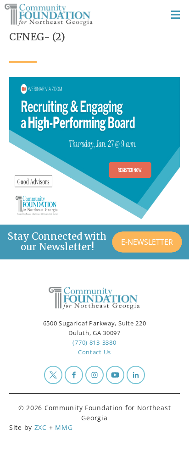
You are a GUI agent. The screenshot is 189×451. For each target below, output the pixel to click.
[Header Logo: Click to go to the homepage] (53, 15)
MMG (63, 427)
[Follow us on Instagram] (94, 375)
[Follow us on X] (53, 375)
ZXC (40, 427)
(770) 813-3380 (94, 342)
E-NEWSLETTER (147, 242)
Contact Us (94, 352)
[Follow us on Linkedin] (136, 375)
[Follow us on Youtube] (115, 375)
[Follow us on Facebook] (74, 375)
